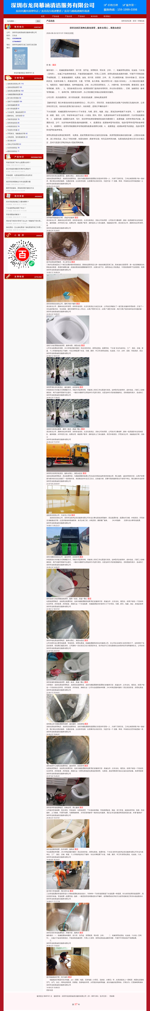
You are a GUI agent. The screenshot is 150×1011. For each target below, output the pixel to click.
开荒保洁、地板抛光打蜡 (16, 133)
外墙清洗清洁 (12, 126)
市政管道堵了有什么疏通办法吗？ (18, 162)
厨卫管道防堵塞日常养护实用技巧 (18, 169)
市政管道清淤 (12, 119)
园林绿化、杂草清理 (14, 116)
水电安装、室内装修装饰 (16, 137)
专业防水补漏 (12, 130)
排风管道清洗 (12, 123)
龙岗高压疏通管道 (13, 91)
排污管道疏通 (12, 108)
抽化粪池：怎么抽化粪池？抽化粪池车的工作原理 (24, 227)
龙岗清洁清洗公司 (13, 84)
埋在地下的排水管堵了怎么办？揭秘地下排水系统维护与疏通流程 (24, 221)
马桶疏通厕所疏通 (13, 94)
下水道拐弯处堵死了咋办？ (16, 208)
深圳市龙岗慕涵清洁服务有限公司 (58, 184)
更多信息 (49, 990)
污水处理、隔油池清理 (15, 112)
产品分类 (68, 16)
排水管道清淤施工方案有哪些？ (17, 201)
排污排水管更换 (13, 98)
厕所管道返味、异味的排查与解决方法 (20, 188)
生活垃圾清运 (12, 148)
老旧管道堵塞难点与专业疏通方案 (18, 181)
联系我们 (107, 16)
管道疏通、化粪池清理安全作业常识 (19, 175)
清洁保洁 (10, 140)
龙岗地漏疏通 (12, 105)
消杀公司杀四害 (13, 144)
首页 (43, 16)
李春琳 (111, 996)
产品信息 (55, 16)
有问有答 (94, 16)
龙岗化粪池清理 (13, 87)
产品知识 (81, 16)
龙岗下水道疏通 (13, 101)
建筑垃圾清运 (12, 151)
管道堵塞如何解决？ (13, 214)
